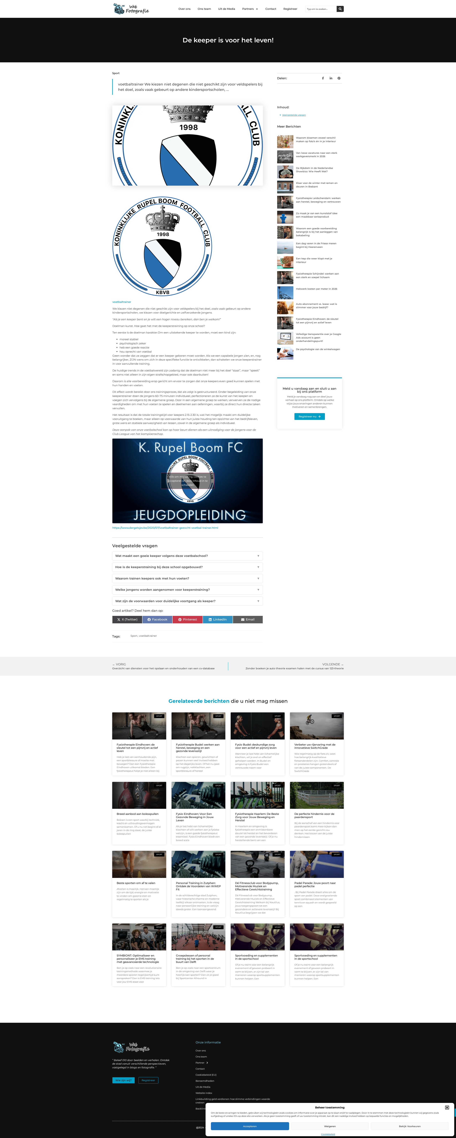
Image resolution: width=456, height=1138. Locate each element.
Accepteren (250, 1126)
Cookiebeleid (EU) (206, 1074)
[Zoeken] (340, 9)
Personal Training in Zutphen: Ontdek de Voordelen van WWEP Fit (198, 886)
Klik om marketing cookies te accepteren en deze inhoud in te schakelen (188, 481)
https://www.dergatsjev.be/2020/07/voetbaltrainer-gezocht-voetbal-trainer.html (165, 527)
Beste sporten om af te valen (136, 883)
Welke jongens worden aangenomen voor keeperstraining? (187, 589)
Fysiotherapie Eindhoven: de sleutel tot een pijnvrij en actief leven (137, 748)
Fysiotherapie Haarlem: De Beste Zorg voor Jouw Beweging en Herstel (257, 817)
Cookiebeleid (328, 1134)
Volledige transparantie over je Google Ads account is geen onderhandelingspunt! (318, 337)
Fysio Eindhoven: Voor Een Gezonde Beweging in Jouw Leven (195, 817)
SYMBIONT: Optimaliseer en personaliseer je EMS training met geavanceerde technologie (138, 959)
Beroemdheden (205, 1080)
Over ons (184, 9)
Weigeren (330, 1126)
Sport (116, 73)
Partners (248, 9)
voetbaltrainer (121, 302)
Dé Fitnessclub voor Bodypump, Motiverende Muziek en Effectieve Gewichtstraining (256, 886)
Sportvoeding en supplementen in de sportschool (256, 957)
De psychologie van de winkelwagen (318, 349)
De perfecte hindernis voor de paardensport (314, 815)
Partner (200, 1062)
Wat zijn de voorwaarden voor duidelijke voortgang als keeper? (187, 601)
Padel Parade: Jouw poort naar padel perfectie (315, 884)
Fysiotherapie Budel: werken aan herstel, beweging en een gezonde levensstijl (198, 748)
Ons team (204, 9)
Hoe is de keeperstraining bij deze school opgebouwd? (187, 567)
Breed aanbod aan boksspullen (138, 814)
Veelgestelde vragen (294, 114)
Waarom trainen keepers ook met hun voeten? (187, 578)
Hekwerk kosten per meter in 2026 (316, 288)
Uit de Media (226, 9)
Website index (204, 1093)
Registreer (290, 9)
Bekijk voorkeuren (410, 1126)
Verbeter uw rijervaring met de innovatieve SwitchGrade (314, 746)
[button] (447, 1107)
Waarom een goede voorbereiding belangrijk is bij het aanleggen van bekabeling (317, 232)
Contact (270, 9)
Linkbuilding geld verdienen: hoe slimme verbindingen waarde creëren (233, 1101)
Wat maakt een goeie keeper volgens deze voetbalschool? (187, 556)
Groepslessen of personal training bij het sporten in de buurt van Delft (195, 959)
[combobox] (321, 9)
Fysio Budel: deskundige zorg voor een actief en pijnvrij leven (256, 746)
